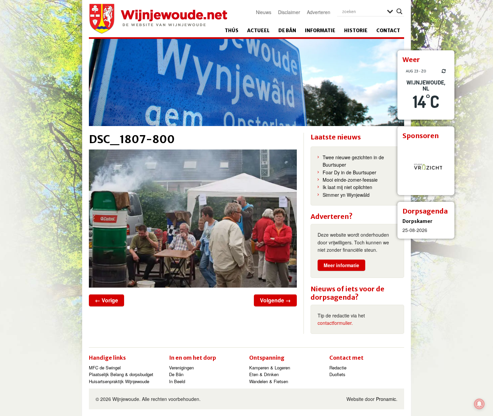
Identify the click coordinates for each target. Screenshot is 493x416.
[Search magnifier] (399, 11)
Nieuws (263, 12)
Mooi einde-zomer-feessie (350, 179)
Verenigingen (181, 367)
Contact (388, 30)
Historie (356, 30)
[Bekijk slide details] (425, 166)
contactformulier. (335, 322)
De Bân (287, 30)
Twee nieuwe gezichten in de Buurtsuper (353, 161)
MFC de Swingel (105, 367)
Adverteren (318, 12)
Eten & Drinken (264, 374)
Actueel (258, 30)
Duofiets (337, 374)
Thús (231, 30)
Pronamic (386, 399)
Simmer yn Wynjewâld (346, 194)
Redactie (337, 367)
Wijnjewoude (158, 18)
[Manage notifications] (479, 404)
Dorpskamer (417, 221)
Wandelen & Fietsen (268, 381)
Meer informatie (341, 265)
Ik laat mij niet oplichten (347, 187)
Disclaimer (289, 12)
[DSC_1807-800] (193, 219)
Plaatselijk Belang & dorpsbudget (121, 374)
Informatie (320, 30)
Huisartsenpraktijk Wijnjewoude (119, 381)
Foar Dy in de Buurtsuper (349, 172)
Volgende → (275, 300)
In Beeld (177, 381)
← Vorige (106, 300)
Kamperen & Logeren (269, 367)
